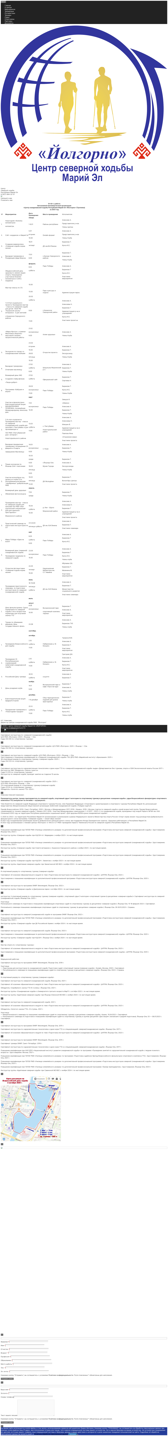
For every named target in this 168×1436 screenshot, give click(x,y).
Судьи (7, 17)
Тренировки (9, 11)
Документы (9, 23)
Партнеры (8, 21)
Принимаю (72, 1434)
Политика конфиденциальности (13, 728)
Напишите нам (6, 198)
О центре (8, 7)
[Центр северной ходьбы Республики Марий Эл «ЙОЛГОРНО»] (84, 186)
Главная (8, 5)
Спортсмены (9, 19)
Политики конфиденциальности (61, 1375)
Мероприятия (10, 9)
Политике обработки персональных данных (51, 1434)
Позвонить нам (6, 200)
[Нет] (77, 1434)
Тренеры (8, 15)
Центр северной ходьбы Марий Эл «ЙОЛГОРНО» (27, 726)
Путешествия (10, 13)
